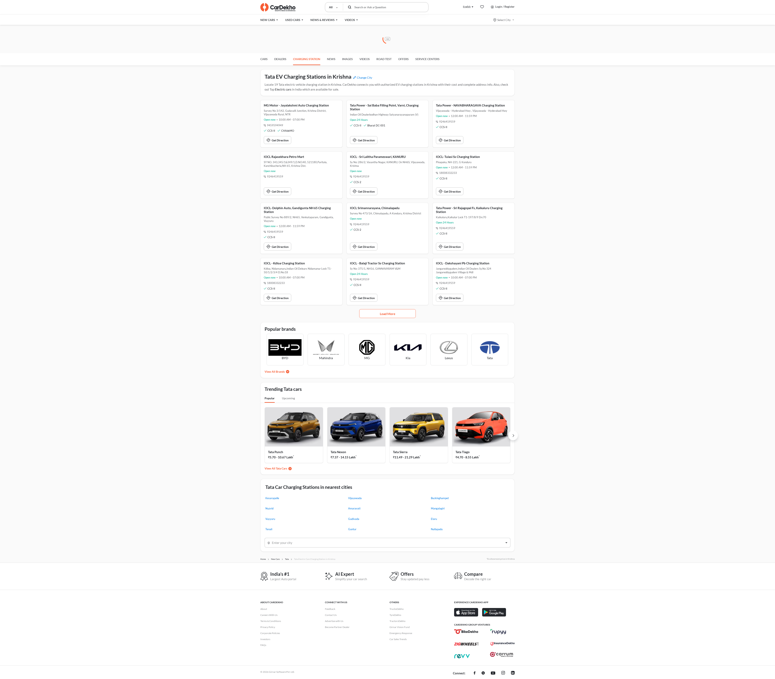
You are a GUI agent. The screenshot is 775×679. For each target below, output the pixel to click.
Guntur (352, 529)
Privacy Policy (267, 627)
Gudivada (353, 518)
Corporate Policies (270, 633)
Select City (504, 20)
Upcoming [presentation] (288, 398)
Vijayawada (355, 498)
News (331, 59)
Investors (265, 639)
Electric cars (283, 89)
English (467, 6)
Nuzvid (269, 508)
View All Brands (275, 371)
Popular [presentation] (270, 398)
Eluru (434, 518)
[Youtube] (493, 673)
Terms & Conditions (270, 621)
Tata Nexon (338, 452)
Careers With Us (269, 614)
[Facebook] (474, 673)
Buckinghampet (440, 498)
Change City (364, 77)
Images (347, 59)
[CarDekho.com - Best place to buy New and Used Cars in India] (277, 7)
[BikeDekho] (466, 632)
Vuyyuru (270, 518)
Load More (387, 314)
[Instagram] (503, 673)
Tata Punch (275, 452)
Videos (364, 59)
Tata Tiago (463, 452)
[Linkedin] (513, 673)
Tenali (268, 529)
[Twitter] (483, 673)
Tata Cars (281, 468)
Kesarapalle (272, 498)
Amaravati (354, 508)
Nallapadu (437, 529)
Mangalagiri (438, 508)
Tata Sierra (400, 452)
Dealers (280, 59)
